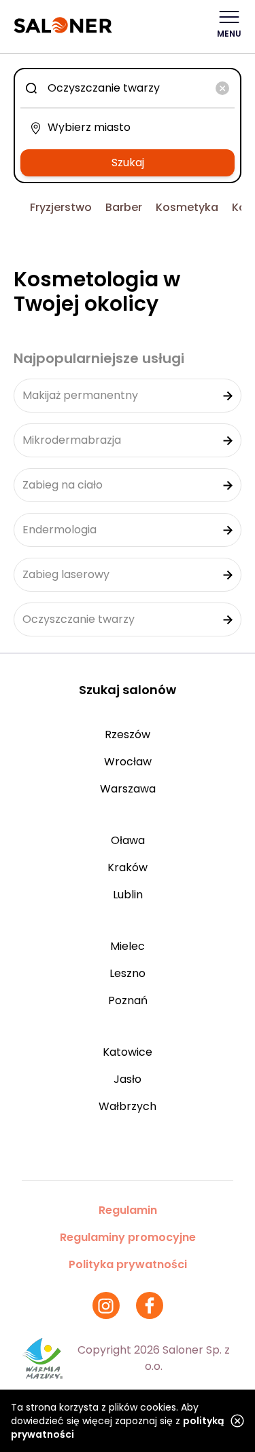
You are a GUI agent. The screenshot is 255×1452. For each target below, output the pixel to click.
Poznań (128, 1000)
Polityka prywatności (128, 1264)
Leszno (127, 973)
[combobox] (127, 88)
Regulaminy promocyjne (128, 1237)
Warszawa (128, 789)
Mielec (127, 946)
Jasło (127, 1079)
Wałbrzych (127, 1106)
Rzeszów (127, 734)
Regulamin (128, 1210)
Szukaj (128, 162)
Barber (123, 207)
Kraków (127, 867)
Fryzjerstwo (61, 207)
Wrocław (128, 761)
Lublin (128, 894)
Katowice (127, 1052)
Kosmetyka (187, 207)
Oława (128, 840)
